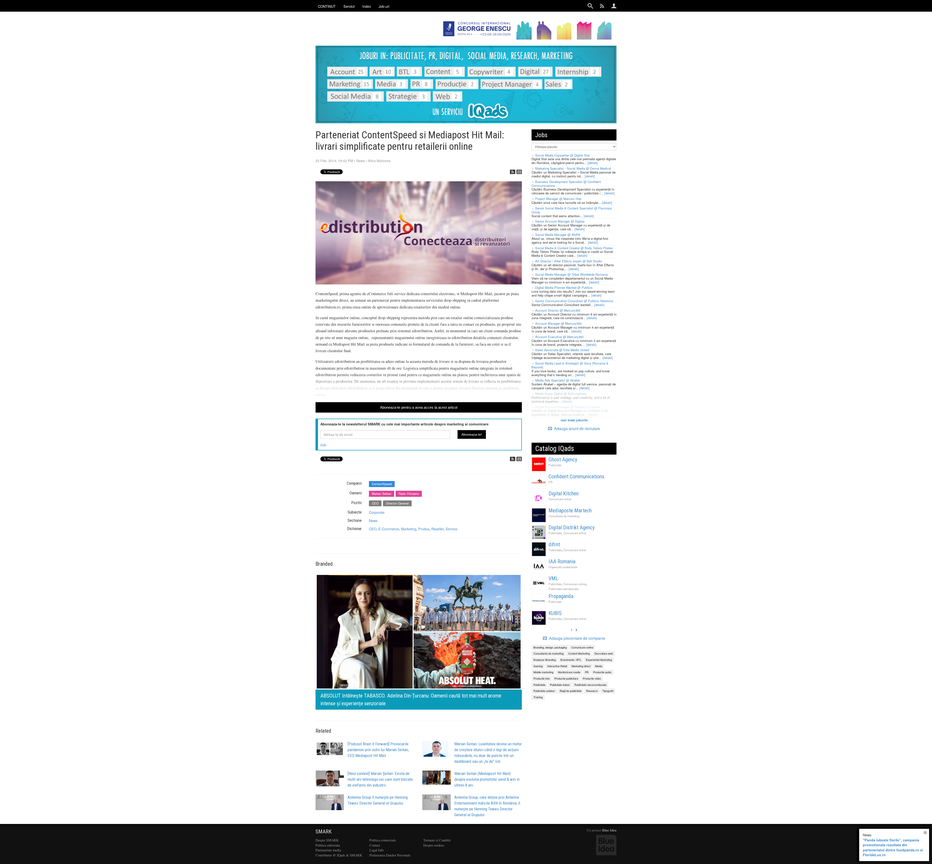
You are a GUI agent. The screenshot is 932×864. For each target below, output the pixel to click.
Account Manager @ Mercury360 (558, 323)
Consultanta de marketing (564, 516)
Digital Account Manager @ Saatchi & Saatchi (567, 407)
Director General (397, 503)
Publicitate (555, 465)
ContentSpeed (382, 484)
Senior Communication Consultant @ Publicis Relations (574, 301)
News (360, 160)
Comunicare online (560, 499)
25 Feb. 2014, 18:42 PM (334, 160)
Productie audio (602, 672)
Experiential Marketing (599, 660)
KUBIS (555, 613)
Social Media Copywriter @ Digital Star (562, 155)
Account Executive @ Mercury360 (559, 336)
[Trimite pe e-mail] (519, 172)
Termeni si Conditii (436, 840)
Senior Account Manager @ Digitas (560, 221)
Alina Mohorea (379, 160)
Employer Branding (544, 660)
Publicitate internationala (563, 589)
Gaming (538, 666)
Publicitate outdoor (544, 691)
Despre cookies (433, 845)
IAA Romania (562, 561)
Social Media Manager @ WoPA (557, 234)
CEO (375, 503)
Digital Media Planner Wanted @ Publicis (564, 287)
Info (323, 444)
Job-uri (384, 6)
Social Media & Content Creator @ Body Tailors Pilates (574, 248)
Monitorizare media (569, 672)
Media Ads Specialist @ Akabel (557, 380)
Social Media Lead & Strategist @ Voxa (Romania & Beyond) (570, 365)
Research (592, 691)
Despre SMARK (327, 840)
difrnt (554, 544)
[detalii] (593, 162)
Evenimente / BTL (570, 660)
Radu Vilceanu (409, 493)
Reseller (437, 528)
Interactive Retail (557, 666)
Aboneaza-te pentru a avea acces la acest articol (418, 407)
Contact (374, 845)
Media (598, 666)
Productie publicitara (566, 678)
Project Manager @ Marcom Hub (558, 198)
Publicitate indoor (560, 685)
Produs (423, 528)
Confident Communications (576, 477)
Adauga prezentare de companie (576, 638)
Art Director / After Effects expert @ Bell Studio (568, 261)
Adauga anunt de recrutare (576, 428)
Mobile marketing (543, 672)
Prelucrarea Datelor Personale (389, 855)
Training (538, 697)
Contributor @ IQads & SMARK (339, 855)
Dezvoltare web (603, 653)
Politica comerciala (382, 840)
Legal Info (376, 850)
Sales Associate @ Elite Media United (562, 350)
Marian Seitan (381, 493)
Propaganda (561, 596)
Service (451, 528)
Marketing (408, 528)
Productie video (592, 678)
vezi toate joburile (574, 420)
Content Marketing (579, 653)
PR (550, 482)
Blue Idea (609, 830)
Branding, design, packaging (550, 647)
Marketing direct (581, 666)
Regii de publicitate (571, 691)
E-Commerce (388, 528)
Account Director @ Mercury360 (557, 310)
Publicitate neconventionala (590, 685)
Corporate (376, 512)
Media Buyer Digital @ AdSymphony (561, 393)
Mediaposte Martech (570, 510)
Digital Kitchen (564, 493)
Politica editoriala (328, 845)
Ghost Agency (563, 460)
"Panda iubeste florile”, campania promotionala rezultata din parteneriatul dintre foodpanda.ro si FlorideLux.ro (893, 847)
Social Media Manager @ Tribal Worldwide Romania (571, 274)
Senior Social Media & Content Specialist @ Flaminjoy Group (572, 210)
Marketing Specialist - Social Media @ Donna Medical (573, 168)
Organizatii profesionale (563, 567)
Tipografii (607, 691)
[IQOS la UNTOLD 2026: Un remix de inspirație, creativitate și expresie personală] (424, 641)
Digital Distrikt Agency (572, 527)
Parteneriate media (328, 850)
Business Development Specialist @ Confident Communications (566, 183)
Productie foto (541, 678)
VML (553, 578)
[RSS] (512, 172)
